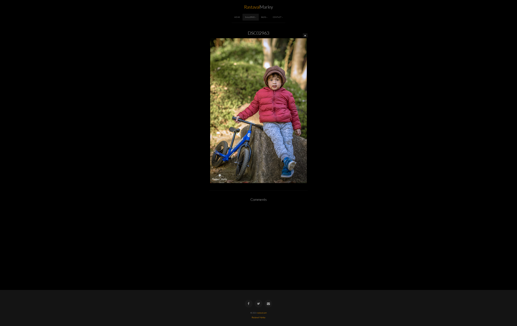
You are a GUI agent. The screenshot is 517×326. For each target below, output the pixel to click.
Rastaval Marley (258, 317)
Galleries (250, 17)
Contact (277, 17)
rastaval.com (262, 313)
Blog (263, 17)
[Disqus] (258, 239)
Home (237, 17)
